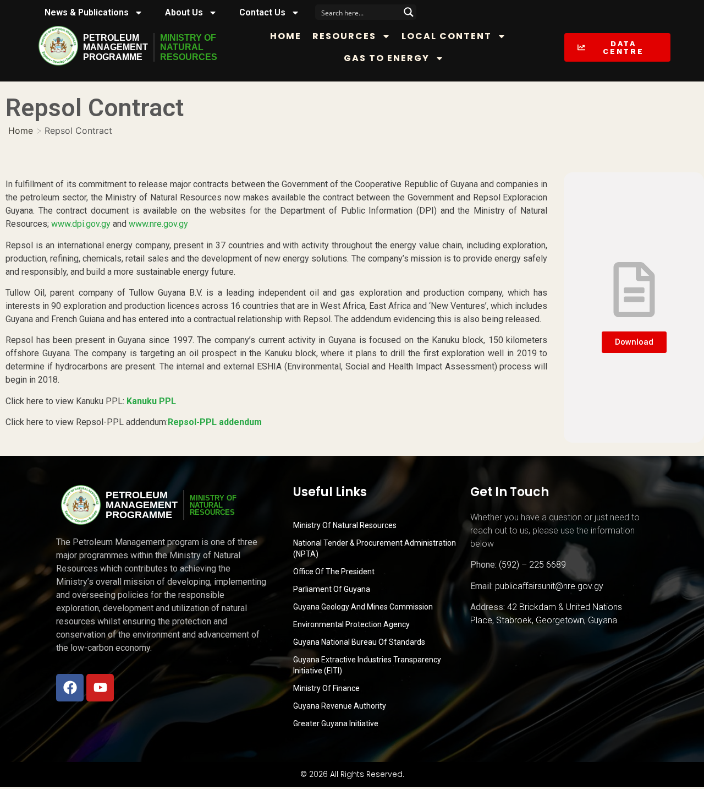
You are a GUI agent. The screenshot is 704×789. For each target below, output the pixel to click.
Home (285, 36)
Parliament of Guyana (331, 589)
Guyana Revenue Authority (339, 705)
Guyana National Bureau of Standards (359, 642)
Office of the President (334, 571)
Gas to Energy (387, 58)
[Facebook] (70, 687)
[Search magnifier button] (408, 12)
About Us (184, 12)
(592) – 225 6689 (532, 564)
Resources (344, 36)
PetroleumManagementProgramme (115, 47)
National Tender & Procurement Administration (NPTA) (374, 548)
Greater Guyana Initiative (335, 723)
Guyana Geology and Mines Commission (363, 606)
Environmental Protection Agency (351, 624)
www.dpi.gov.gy (81, 224)
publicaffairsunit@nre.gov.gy (549, 586)
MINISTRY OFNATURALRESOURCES (188, 47)
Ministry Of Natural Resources (345, 525)
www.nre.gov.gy (158, 224)
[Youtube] (100, 687)
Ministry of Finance (326, 688)
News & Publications (87, 12)
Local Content (447, 36)
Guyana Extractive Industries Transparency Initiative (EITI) (367, 665)
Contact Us (262, 12)
